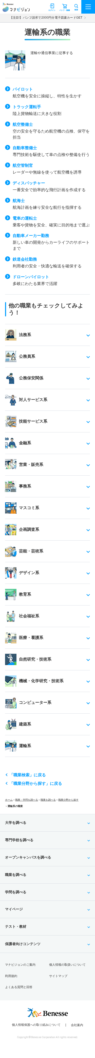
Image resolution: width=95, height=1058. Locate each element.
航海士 (19, 200)
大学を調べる (15, 823)
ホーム (9, 799)
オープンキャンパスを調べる (28, 857)
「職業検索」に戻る (27, 775)
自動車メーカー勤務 (31, 235)
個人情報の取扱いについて (67, 964)
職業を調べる (48, 799)
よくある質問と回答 (18, 987)
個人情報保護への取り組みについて (36, 1025)
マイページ (14, 909)
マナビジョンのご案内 (20, 964)
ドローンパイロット (31, 277)
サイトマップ (58, 976)
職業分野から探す (68, 799)
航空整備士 (23, 124)
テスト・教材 (15, 926)
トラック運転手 (27, 107)
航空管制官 (23, 165)
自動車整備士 (25, 148)
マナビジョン (16, 9)
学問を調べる (15, 892)
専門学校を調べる (19, 840)
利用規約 (11, 976)
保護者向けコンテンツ (23, 944)
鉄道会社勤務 (25, 259)
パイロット (23, 89)
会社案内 (77, 1025)
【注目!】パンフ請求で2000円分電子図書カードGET (46, 17)
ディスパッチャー (29, 183)
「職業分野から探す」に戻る (35, 783)
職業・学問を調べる (26, 799)
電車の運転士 (25, 218)
